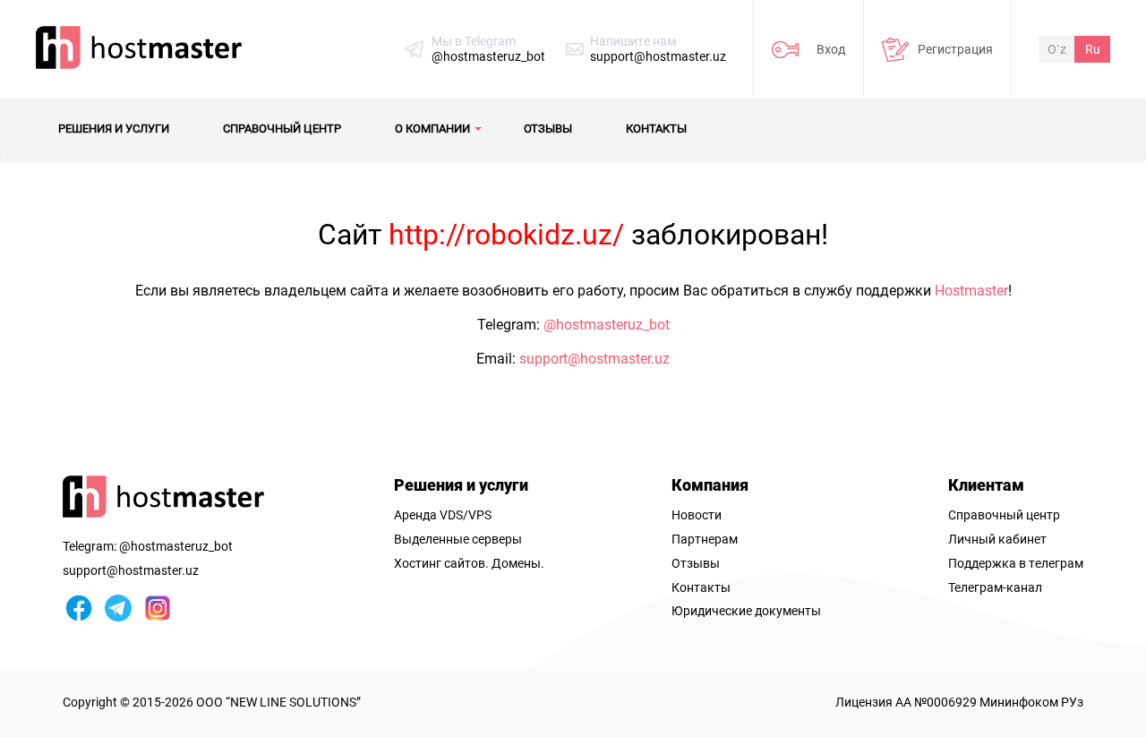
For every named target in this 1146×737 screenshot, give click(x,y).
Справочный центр (1004, 515)
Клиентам (986, 485)
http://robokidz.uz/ (506, 235)
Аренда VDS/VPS (443, 515)
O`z (1057, 49)
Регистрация (955, 49)
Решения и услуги (461, 485)
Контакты (701, 587)
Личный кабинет (997, 539)
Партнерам (704, 539)
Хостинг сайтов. (441, 563)
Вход (831, 49)
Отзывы (695, 563)
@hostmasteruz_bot (488, 56)
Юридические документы (746, 611)
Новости (696, 515)
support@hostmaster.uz (658, 56)
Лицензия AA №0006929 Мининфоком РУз (959, 702)
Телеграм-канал (995, 587)
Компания (709, 485)
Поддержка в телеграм (1015, 563)
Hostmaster (971, 290)
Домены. (518, 563)
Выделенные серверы (458, 539)
